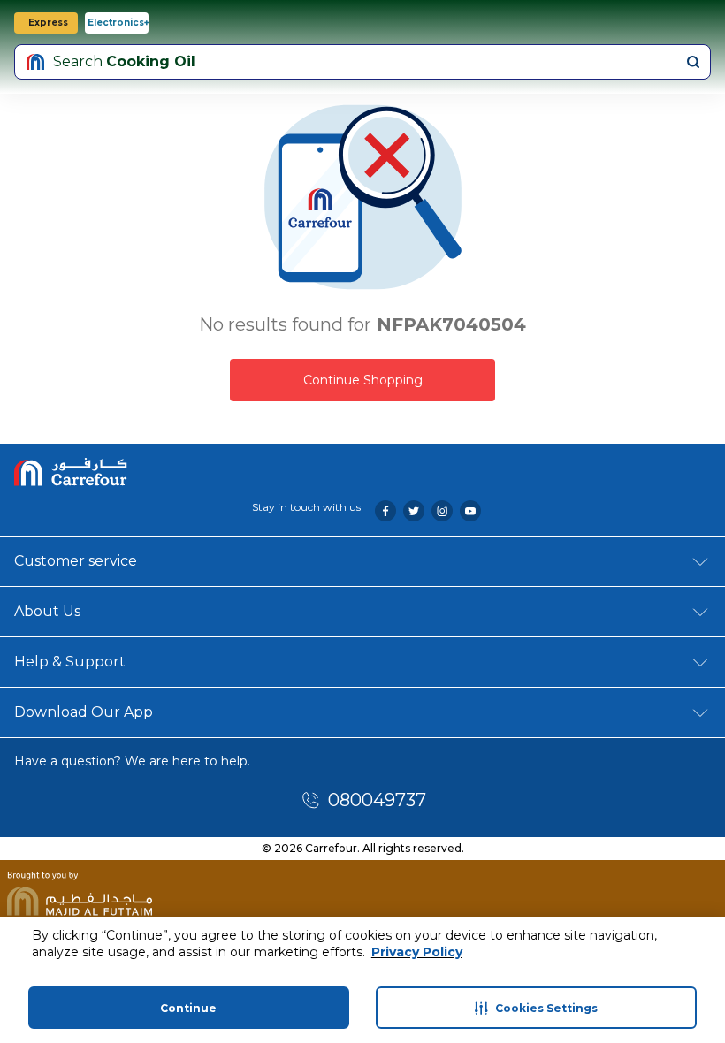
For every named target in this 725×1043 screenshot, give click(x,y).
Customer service (75, 560)
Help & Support (70, 661)
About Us (47, 611)
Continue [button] (188, 1008)
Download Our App (83, 712)
